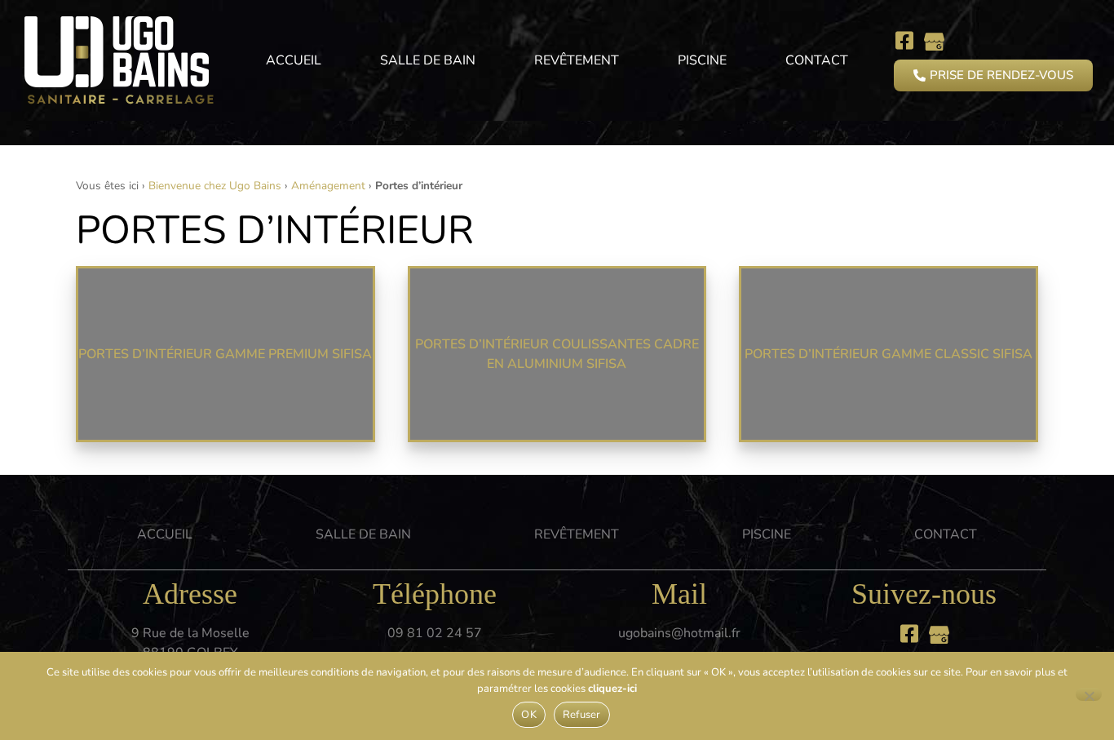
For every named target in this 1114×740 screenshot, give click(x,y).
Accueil (293, 60)
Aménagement (328, 185)
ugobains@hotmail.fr (679, 633)
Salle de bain (427, 60)
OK (529, 714)
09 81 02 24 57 (434, 633)
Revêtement (576, 60)
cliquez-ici (612, 688)
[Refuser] (1089, 694)
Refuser (582, 714)
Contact (816, 60)
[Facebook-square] (904, 40)
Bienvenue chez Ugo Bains (214, 185)
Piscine (702, 60)
